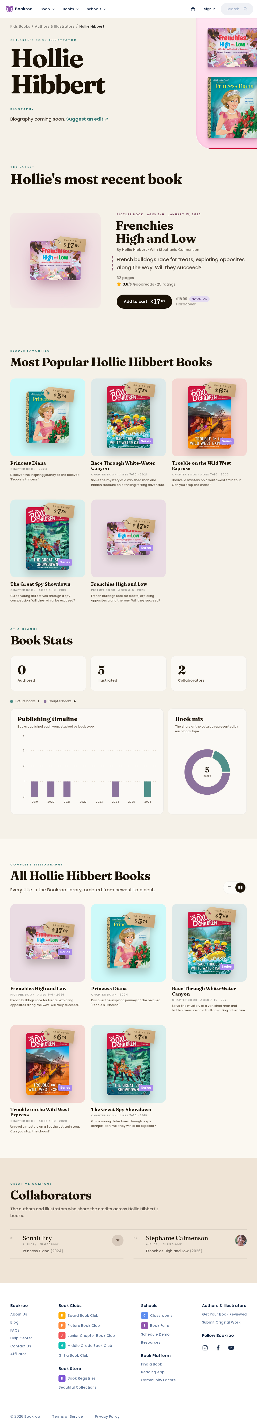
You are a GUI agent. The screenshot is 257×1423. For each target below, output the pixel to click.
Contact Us (20, 1346)
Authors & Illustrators (55, 26)
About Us (18, 1314)
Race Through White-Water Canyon (123, 465)
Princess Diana (28, 463)
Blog (14, 1322)
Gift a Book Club (73, 1355)
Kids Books (20, 26)
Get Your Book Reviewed (224, 1314)
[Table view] (229, 888)
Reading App (153, 1372)
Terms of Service (67, 1416)
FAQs (15, 1330)
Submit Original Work (221, 1322)
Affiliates (18, 1353)
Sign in (210, 9)
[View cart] (193, 9)
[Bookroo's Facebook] (218, 1348)
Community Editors (158, 1380)
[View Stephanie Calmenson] (241, 1240)
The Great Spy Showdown (40, 584)
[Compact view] (240, 888)
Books (68, 9)
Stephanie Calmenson (179, 249)
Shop (45, 9)
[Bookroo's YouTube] (231, 1348)
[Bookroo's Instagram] (205, 1348)
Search (233, 9)
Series (146, 441)
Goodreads (143, 284)
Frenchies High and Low (156, 232)
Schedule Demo (155, 1334)
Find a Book (151, 1364)
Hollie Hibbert (134, 249)
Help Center (21, 1338)
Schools (94, 9)
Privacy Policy (107, 1416)
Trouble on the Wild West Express (201, 465)
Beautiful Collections (77, 1387)
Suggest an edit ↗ (87, 119)
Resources (150, 1342)
